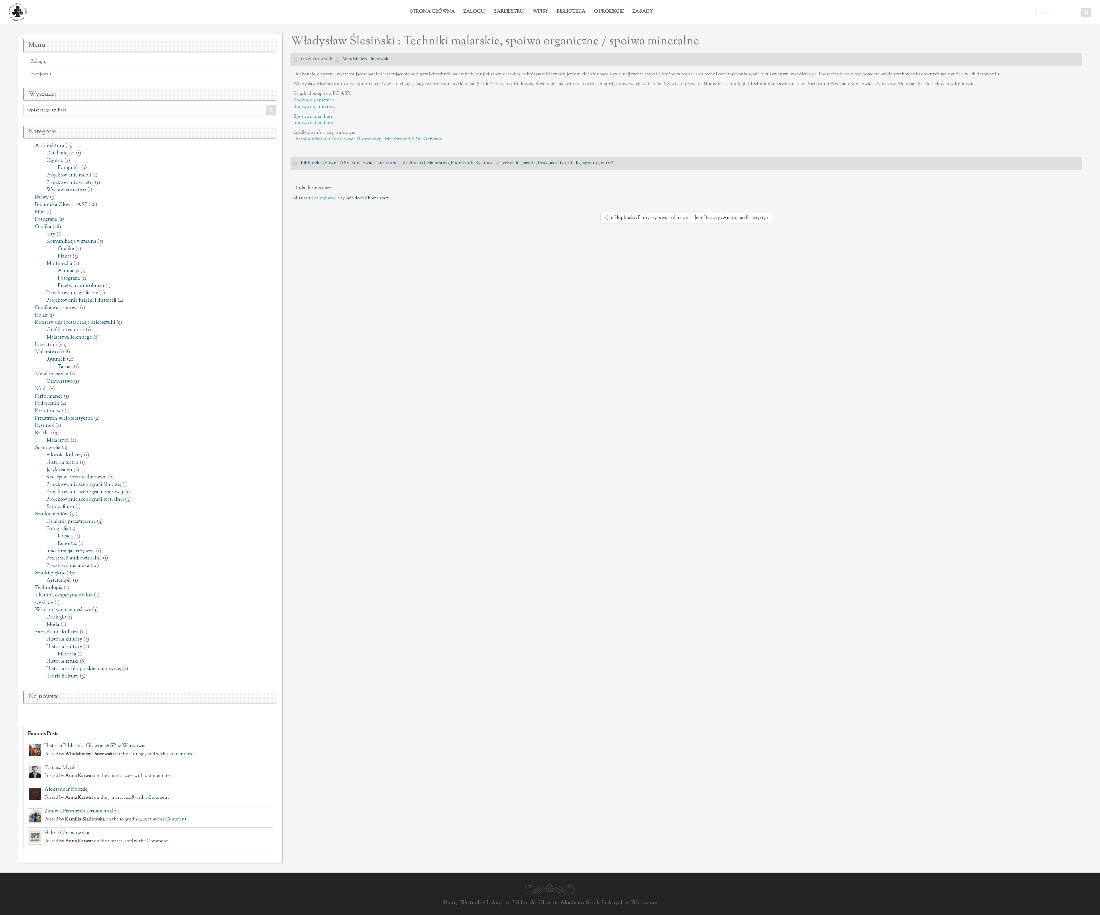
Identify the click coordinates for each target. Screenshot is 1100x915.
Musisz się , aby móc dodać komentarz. (341, 198)
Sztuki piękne (50, 573)
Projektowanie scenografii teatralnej (85, 499)
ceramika (512, 163)
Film (40, 212)
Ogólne (54, 160)
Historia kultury (64, 639)
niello (574, 163)
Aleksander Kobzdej (66, 789)
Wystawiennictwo (66, 190)
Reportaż (67, 543)
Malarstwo (46, 352)
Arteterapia (59, 580)
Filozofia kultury (64, 455)
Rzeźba (42, 433)
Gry (50, 234)
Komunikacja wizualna (71, 241)
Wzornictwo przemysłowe (63, 610)
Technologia (48, 588)
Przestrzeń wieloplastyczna (64, 418)
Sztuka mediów (51, 514)
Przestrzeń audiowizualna (74, 558)
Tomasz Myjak (60, 767)
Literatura (46, 345)
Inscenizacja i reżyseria (70, 551)
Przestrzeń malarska (67, 566)
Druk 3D (56, 617)
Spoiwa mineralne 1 (312, 116)
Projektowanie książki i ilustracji (81, 300)
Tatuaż (65, 367)
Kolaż (41, 315)
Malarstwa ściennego (69, 337)
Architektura (49, 146)
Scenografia (47, 448)
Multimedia (59, 264)
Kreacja (66, 536)
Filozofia (67, 654)
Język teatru (59, 470)
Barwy (42, 197)
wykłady (44, 602)
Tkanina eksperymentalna (64, 595)
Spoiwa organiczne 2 (314, 107)
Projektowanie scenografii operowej (84, 492)
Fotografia (69, 168)
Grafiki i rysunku (65, 330)
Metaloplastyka (51, 374)
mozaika (558, 163)
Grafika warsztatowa (57, 308)
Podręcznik (47, 403)
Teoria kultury (62, 676)
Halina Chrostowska (66, 833)
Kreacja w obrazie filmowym (76, 477)
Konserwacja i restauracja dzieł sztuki (75, 322)
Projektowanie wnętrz (70, 182)
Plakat (64, 256)
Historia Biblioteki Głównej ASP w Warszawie (95, 746)
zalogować (325, 198)
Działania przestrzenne (71, 521)
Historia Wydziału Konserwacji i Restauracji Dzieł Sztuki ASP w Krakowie (367, 139)
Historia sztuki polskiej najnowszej (83, 669)
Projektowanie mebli (68, 175)
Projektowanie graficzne (72, 293)
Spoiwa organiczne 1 (313, 100)
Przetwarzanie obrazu (81, 286)
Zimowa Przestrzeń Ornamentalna (81, 811)
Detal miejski (60, 153)
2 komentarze (179, 754)
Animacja (68, 271)
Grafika (43, 227)
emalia (529, 163)
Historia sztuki (62, 661)
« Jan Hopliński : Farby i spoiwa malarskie (646, 218)
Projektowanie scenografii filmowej (83, 484)
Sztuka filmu (60, 506)
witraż (607, 163)
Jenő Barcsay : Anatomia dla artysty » (731, 218)
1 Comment (157, 797)
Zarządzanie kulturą (56, 632)
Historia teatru (62, 462)
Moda (41, 389)
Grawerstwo (59, 381)
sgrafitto (590, 163)
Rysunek (56, 359)
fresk (543, 163)
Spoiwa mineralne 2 (313, 123)
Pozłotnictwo (49, 411)
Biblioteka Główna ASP (61, 205)
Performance (49, 396)
